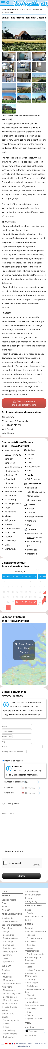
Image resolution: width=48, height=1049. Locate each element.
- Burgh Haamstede (34, 954)
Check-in (9, 787)
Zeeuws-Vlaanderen (35, 1005)
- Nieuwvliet (31, 1008)
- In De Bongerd (9, 951)
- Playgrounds (8, 990)
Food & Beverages (34, 894)
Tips (4, 903)
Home (4, 891)
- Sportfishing (32, 891)
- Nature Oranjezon (34, 970)
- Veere (28, 966)
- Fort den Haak (9, 948)
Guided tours (8, 1013)
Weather (6, 910)
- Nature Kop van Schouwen (33, 958)
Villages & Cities (9, 1007)
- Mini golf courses (10, 1000)
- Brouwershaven (33, 938)
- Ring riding (31, 901)
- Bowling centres (10, 997)
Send (22, 876)
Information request (13, 760)
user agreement (21, 1043)
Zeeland (29, 928)
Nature (5, 1010)
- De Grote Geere (10, 921)
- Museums (7, 977)
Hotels (5, 958)
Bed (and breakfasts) (12, 925)
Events (28, 898)
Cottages (6, 931)
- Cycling (6, 1023)
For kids (5, 906)
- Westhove (7, 955)
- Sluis (28, 1012)
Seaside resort (9, 900)
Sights (5, 973)
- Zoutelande (31, 986)
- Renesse (30, 935)
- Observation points (11, 983)
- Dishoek (29, 995)
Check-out (9, 792)
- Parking (29, 913)
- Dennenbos (8, 945)
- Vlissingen (31, 998)
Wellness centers (10, 1003)
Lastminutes (8, 961)
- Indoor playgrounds (12, 993)
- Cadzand (30, 1015)
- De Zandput (8, 941)
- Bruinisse (30, 941)
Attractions (7, 987)
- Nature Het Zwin (33, 1018)
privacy (30, 1043)
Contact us (30, 1035)
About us (29, 1027)
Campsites (7, 928)
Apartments (7, 918)
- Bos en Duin (8, 935)
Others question (12, 803)
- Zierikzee (30, 945)
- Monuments (8, 980)
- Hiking (5, 1027)
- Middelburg (31, 1002)
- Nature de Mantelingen (31, 974)
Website (10, 433)
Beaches (6, 970)
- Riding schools (9, 1033)
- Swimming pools (10, 1020)
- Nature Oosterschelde (32, 949)
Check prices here (24, 403)
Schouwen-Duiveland (35, 931)
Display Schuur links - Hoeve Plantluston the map (25, 650)
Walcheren (30, 963)
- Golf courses (8, 1037)
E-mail (10, 429)
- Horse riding (8, 1030)
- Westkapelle (31, 982)
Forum (28, 920)
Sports (5, 1017)
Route (28, 910)
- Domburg (30, 979)
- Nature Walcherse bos (34, 990)
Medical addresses (34, 916)
